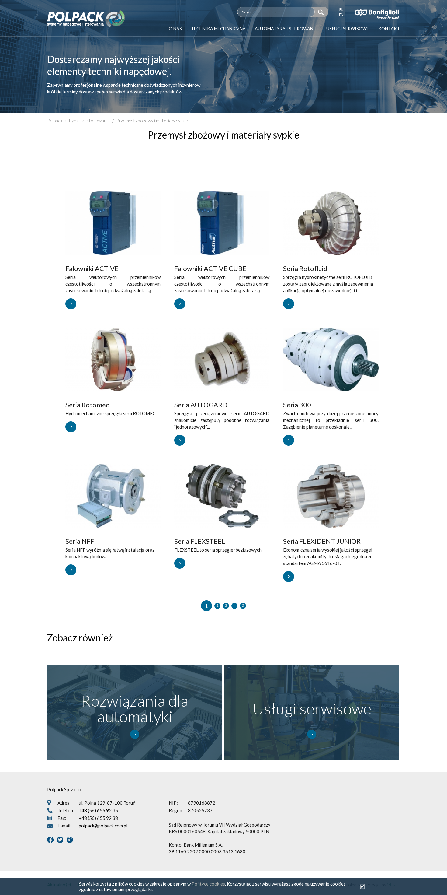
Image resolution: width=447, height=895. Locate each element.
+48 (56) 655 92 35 (98, 810)
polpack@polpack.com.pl (103, 825)
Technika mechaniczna (218, 28)
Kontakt (389, 28)
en (341, 14)
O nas (175, 28)
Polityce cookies (208, 883)
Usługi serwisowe (347, 28)
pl (341, 9)
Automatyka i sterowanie (286, 28)
